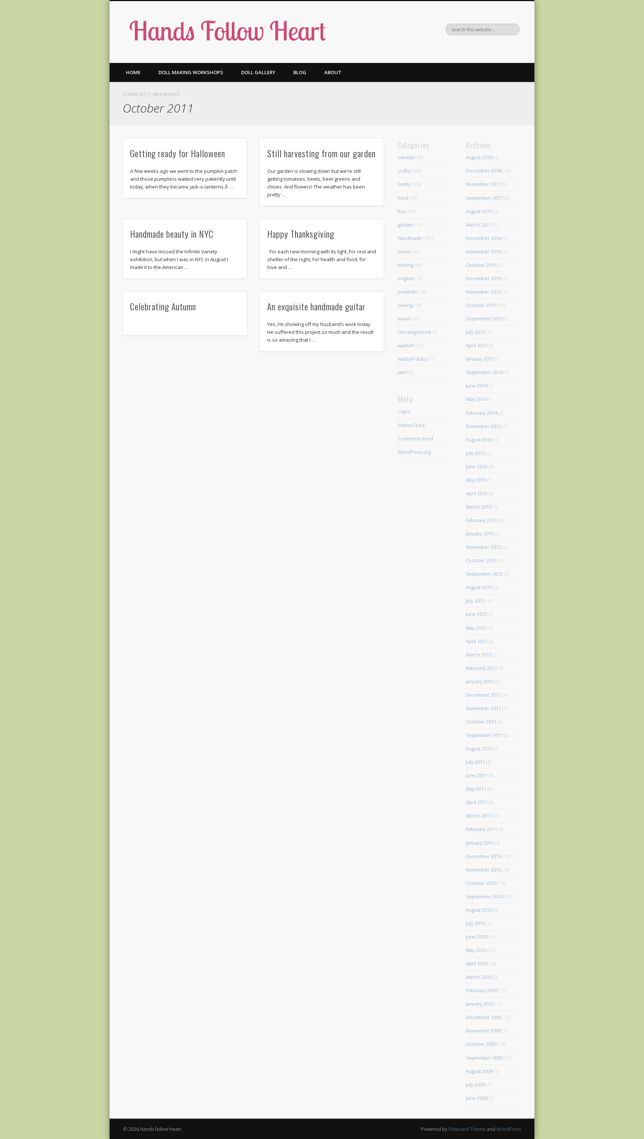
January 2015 (480, 358)
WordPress (508, 1129)
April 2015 (476, 345)
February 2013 (481, 520)
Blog (299, 72)
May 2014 (476, 399)
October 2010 (481, 883)
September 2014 (484, 372)
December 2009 (483, 1017)
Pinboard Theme (467, 1129)
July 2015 (475, 332)
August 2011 (479, 748)
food (403, 197)
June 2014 (476, 385)
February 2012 (481, 668)
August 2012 (479, 587)
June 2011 (476, 775)
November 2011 (483, 708)
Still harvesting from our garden (321, 153)
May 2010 (476, 950)
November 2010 (483, 869)
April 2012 (476, 641)
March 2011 (479, 815)
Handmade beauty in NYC (172, 233)
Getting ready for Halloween (177, 153)
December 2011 (483, 695)
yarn (402, 372)
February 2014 (481, 412)
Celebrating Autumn (163, 306)
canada (406, 157)
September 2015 (484, 318)
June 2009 (476, 1098)
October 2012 (481, 560)
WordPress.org (414, 452)
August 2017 (479, 211)
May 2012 (476, 627)
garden (405, 224)
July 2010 (475, 923)
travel (404, 318)
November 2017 (483, 184)
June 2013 (476, 466)
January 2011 (480, 842)
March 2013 (479, 506)
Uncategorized (414, 332)
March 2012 (479, 654)
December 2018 (483, 170)
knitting (405, 265)
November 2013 (483, 426)
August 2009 (479, 1071)
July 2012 (475, 600)
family (404, 184)
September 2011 (484, 735)
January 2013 (480, 533)
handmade (410, 238)
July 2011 (475, 762)
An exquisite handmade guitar (316, 306)
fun (401, 211)
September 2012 (484, 573)
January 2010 (480, 1003)
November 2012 (483, 547)
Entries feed (411, 425)
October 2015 (481, 305)
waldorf (406, 345)
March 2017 (479, 224)
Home (133, 72)
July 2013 (475, 453)
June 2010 (476, 936)
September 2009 (484, 1057)
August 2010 (479, 910)
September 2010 (484, 896)
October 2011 (481, 721)
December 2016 (483, 238)
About (332, 72)
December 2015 (483, 278)
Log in (404, 411)
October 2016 (481, 265)
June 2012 (476, 614)
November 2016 (483, 251)
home (404, 251)
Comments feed (415, 438)
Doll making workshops (190, 72)
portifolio (408, 291)
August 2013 (479, 439)
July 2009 (475, 1084)
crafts (404, 170)
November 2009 (483, 1030)
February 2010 (481, 990)
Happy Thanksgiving (300, 233)
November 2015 (483, 291)
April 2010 (476, 963)
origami (406, 278)
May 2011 (476, 788)
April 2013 (476, 493)
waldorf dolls (412, 358)
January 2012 (480, 681)
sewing (405, 305)
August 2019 (479, 157)
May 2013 (476, 480)
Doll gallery (258, 72)
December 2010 (483, 856)
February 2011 (481, 829)
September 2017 (484, 197)
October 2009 (481, 1044)
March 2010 (479, 977)
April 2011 (476, 802)
